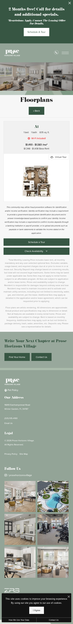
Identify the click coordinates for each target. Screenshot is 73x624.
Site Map (23, 454)
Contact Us (54, 620)
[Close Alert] (69, 4)
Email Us (8, 423)
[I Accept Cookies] (69, 597)
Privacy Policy (10, 454)
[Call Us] (56, 53)
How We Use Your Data (19, 620)
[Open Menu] (65, 53)
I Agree (36, 610)
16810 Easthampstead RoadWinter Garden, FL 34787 (17, 407)
